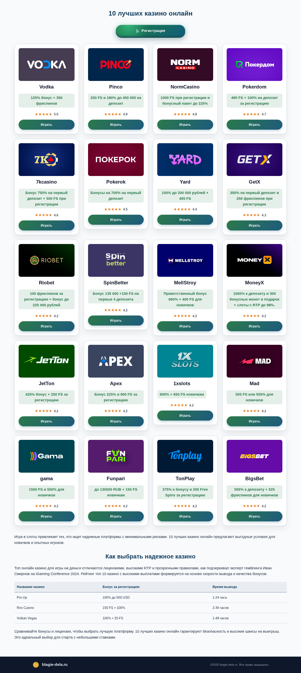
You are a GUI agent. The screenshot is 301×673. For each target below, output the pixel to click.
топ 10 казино (107, 574)
